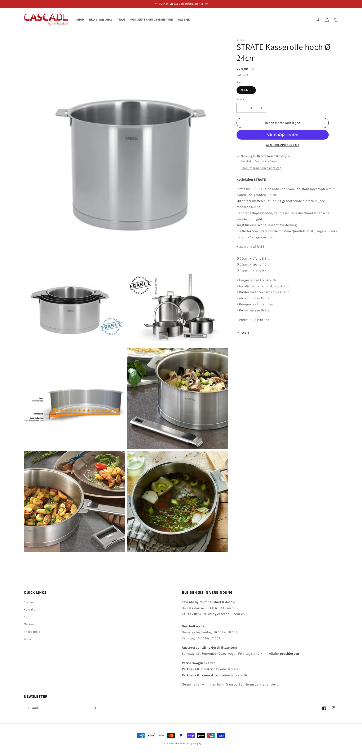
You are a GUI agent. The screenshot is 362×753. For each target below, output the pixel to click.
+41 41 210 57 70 (194, 614)
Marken (29, 624)
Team (27, 639)
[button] (317, 19)
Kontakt (29, 609)
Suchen (29, 602)
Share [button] (245, 332)
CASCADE (174, 743)
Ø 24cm (246, 90)
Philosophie (32, 632)
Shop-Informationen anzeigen (261, 168)
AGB (27, 617)
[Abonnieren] (94, 708)
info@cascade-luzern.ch (226, 614)
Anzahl (240, 99)
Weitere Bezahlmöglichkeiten (282, 144)
